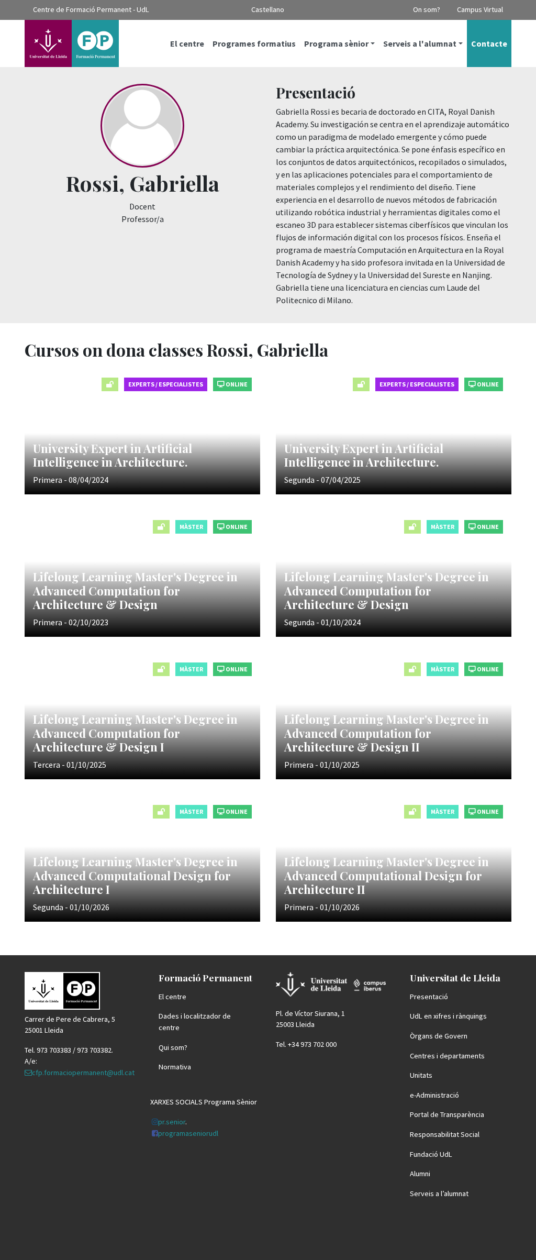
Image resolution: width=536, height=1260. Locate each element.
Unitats (421, 1075)
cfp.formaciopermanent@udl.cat (83, 1072)
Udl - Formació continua (72, 43)
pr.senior (171, 1121)
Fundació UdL (431, 1154)
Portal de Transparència (447, 1114)
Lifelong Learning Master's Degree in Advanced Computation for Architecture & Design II (386, 733)
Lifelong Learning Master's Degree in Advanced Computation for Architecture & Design (135, 590)
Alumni (420, 1173)
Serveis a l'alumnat (419, 43)
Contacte (489, 43)
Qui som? (173, 1047)
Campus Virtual (480, 9)
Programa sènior (336, 43)
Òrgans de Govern (438, 1036)
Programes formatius (254, 43)
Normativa (175, 1066)
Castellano (267, 9)
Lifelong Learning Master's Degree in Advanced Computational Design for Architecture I (135, 875)
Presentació (429, 996)
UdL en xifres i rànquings (448, 1016)
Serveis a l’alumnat (439, 1193)
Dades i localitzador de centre (195, 1021)
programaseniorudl (188, 1133)
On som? (426, 9)
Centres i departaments (447, 1055)
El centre (187, 43)
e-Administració (434, 1095)
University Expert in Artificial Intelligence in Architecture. (112, 455)
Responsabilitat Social (444, 1134)
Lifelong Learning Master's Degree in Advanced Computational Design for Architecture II (386, 875)
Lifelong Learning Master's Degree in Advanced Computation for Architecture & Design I (135, 733)
